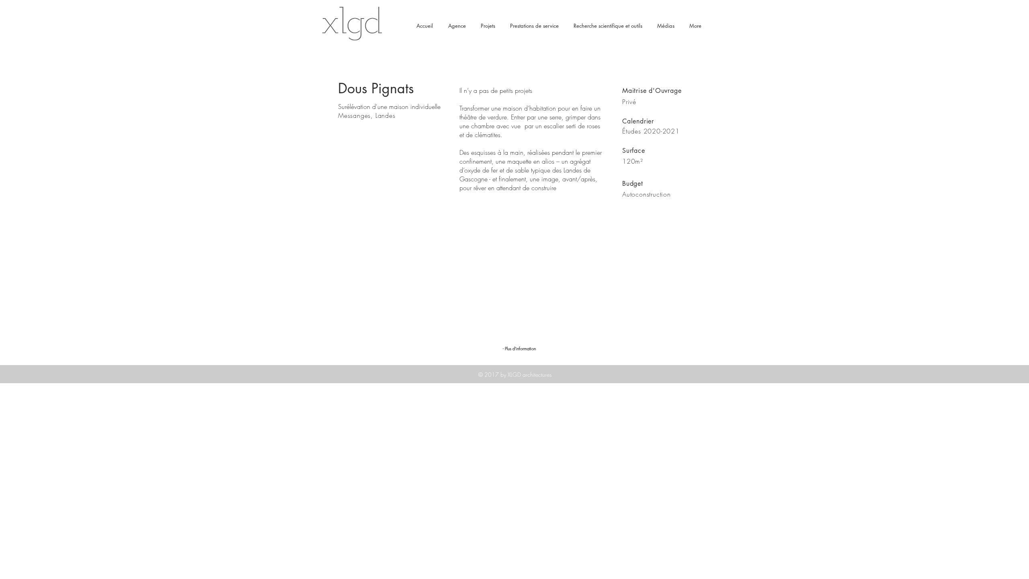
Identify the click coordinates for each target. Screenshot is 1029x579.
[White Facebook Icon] (693, 424)
